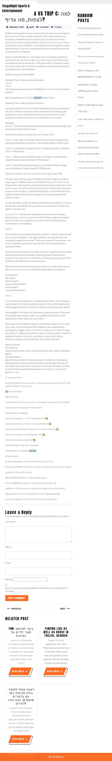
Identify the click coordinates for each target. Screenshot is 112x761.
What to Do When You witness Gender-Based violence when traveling (88, 147)
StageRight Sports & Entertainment (16, 8)
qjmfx (31, 27)
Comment (10, 522)
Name (8, 547)
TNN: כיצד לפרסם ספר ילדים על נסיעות (21, 632)
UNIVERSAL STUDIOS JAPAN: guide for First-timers (88, 91)
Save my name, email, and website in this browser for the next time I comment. (36, 589)
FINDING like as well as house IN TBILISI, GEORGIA (56, 632)
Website (9, 579)
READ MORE (21, 672)
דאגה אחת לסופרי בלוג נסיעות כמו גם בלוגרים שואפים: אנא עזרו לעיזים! (21, 696)
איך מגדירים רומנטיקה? (88, 133)
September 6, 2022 (16, 27)
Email (8, 563)
